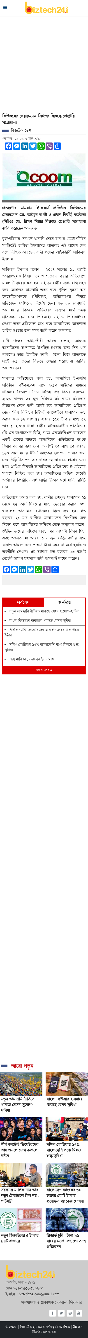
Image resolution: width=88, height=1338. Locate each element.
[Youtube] (79, 1313)
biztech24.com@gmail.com (39, 1294)
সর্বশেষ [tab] (23, 602)
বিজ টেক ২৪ (28, 1327)
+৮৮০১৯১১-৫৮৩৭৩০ (28, 1288)
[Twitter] (61, 1313)
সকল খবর (43, 670)
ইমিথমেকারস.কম (44, 1332)
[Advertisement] (44, 62)
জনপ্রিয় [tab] (64, 602)
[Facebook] (52, 1313)
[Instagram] (70, 1313)
